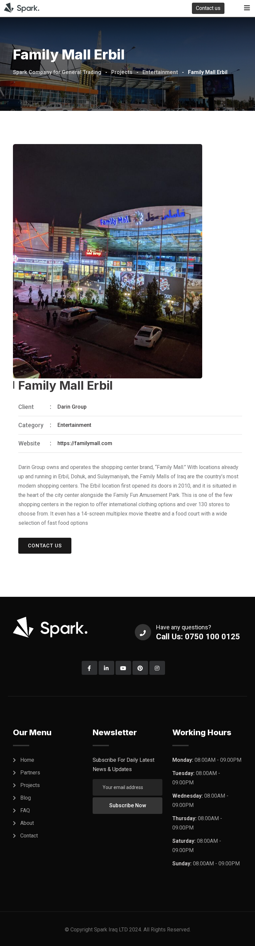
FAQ (25, 810)
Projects (30, 785)
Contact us (208, 8)
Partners (30, 772)
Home (27, 760)
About (27, 823)
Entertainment (74, 425)
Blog (25, 798)
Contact (29, 835)
